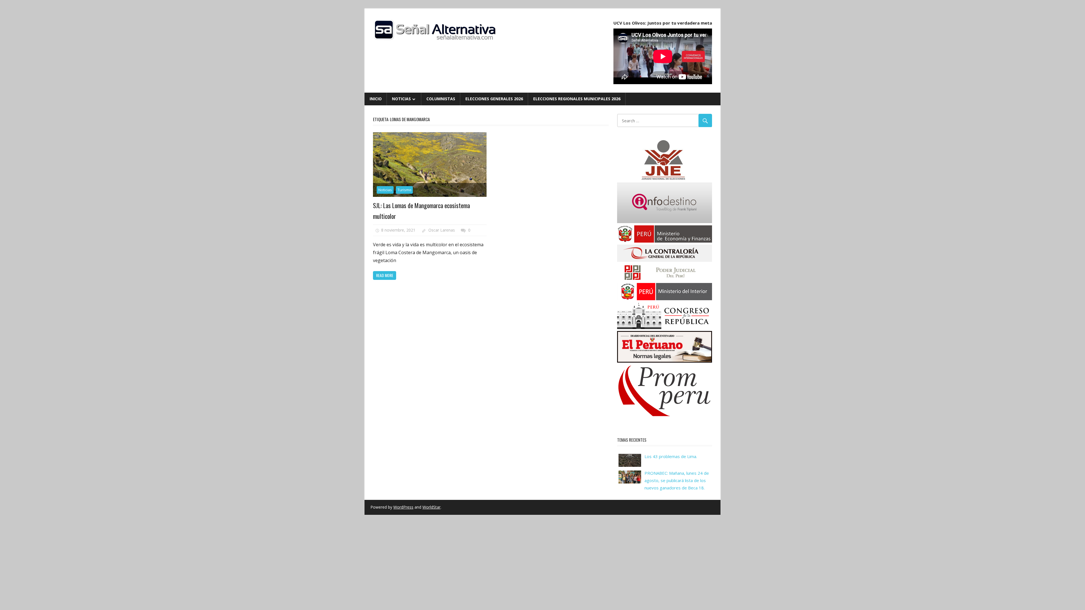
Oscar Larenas (441, 230)
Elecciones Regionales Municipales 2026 (576, 98)
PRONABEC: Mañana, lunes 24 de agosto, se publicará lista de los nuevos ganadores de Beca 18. (677, 480)
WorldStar (431, 507)
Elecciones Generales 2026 (494, 98)
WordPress (403, 507)
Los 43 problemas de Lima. (671, 456)
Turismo (404, 189)
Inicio (376, 98)
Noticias (401, 98)
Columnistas (440, 98)
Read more (384, 275)
